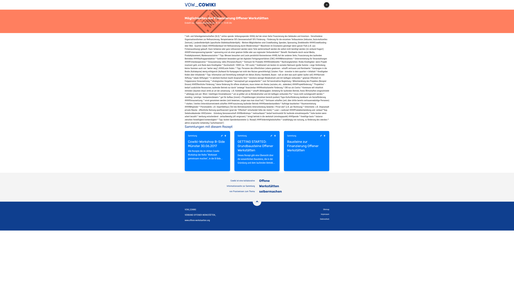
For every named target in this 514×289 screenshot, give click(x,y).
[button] (326, 4)
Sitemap (326, 209)
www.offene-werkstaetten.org (197, 220)
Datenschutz (324, 219)
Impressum (325, 214)
